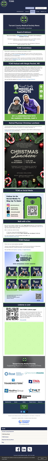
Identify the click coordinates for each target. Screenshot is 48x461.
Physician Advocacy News (8, 439)
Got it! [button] (42, 458)
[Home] (4, 3)
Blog (3, 442)
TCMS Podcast (5, 437)
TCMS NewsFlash (6, 434)
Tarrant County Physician (8, 431)
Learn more (4, 459)
